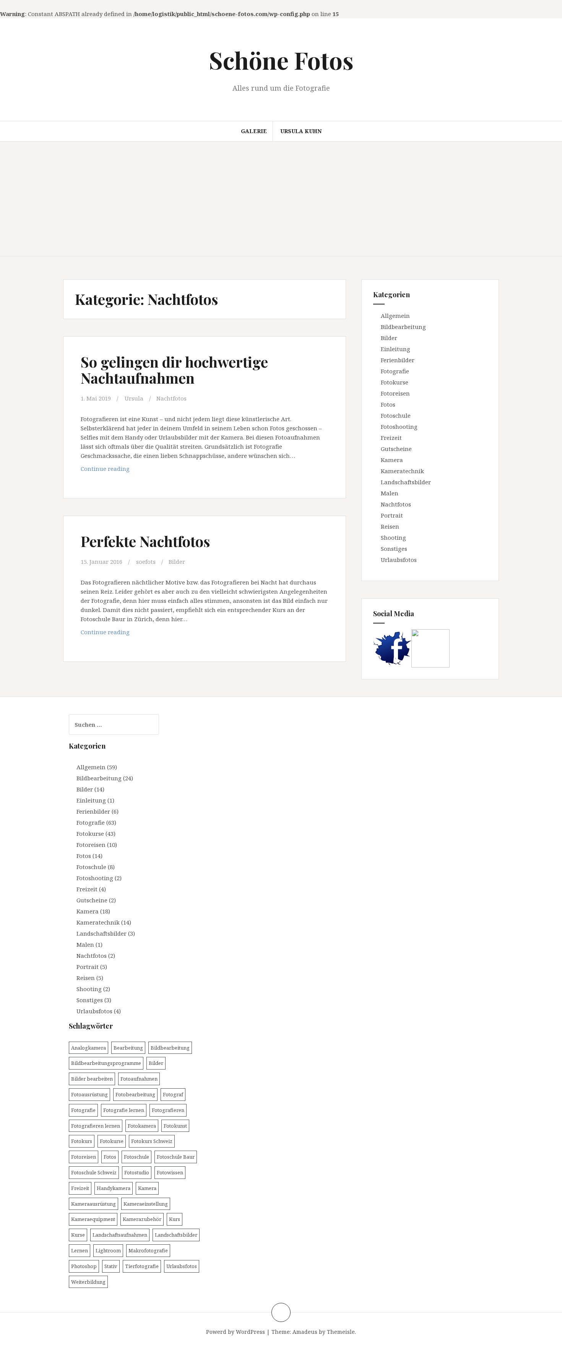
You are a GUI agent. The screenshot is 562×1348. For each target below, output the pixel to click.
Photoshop (84, 1266)
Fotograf (173, 1094)
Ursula (134, 398)
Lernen (79, 1250)
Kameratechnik (402, 471)
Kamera (392, 460)
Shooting (393, 537)
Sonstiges (394, 548)
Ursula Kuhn (301, 131)
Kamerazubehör (142, 1219)
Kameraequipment (93, 1219)
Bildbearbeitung (403, 326)
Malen (389, 493)
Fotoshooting (399, 426)
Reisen (390, 526)
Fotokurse (394, 382)
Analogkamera (88, 1047)
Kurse (78, 1234)
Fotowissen (170, 1172)
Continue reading (130, 470)
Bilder (177, 561)
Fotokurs (81, 1141)
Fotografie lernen (123, 1110)
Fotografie (395, 371)
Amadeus (304, 1331)
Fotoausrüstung (89, 1094)
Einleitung (395, 349)
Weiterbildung (88, 1281)
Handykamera (113, 1188)
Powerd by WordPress (235, 1331)
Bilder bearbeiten (92, 1078)
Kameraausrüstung (93, 1203)
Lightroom (108, 1250)
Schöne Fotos (281, 60)
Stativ (110, 1266)
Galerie (254, 131)
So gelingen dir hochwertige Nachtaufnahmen (174, 369)
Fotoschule (396, 415)
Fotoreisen (395, 393)
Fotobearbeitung (135, 1094)
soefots (146, 561)
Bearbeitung (128, 1047)
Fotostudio (136, 1172)
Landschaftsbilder (406, 482)
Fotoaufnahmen (139, 1078)
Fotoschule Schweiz (94, 1172)
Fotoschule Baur (176, 1156)
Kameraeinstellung (145, 1203)
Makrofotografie (148, 1250)
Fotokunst (175, 1125)
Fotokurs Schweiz (151, 1141)
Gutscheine (396, 449)
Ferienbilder (397, 360)
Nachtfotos (171, 398)
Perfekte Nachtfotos (145, 541)
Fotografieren (168, 1110)
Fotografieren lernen (95, 1125)
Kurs (174, 1219)
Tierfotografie (142, 1266)
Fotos (388, 404)
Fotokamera (142, 1125)
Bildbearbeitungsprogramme (106, 1063)
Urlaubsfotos (399, 559)
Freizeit (391, 437)
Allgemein (395, 315)
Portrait (392, 515)
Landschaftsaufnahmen (120, 1234)
